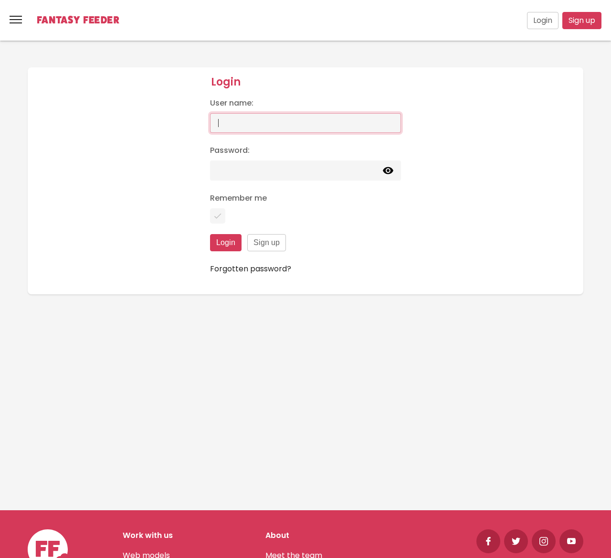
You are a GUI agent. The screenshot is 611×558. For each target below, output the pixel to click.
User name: (231, 102)
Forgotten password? (250, 268)
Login (542, 20)
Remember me (238, 198)
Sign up (582, 20)
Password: (230, 150)
